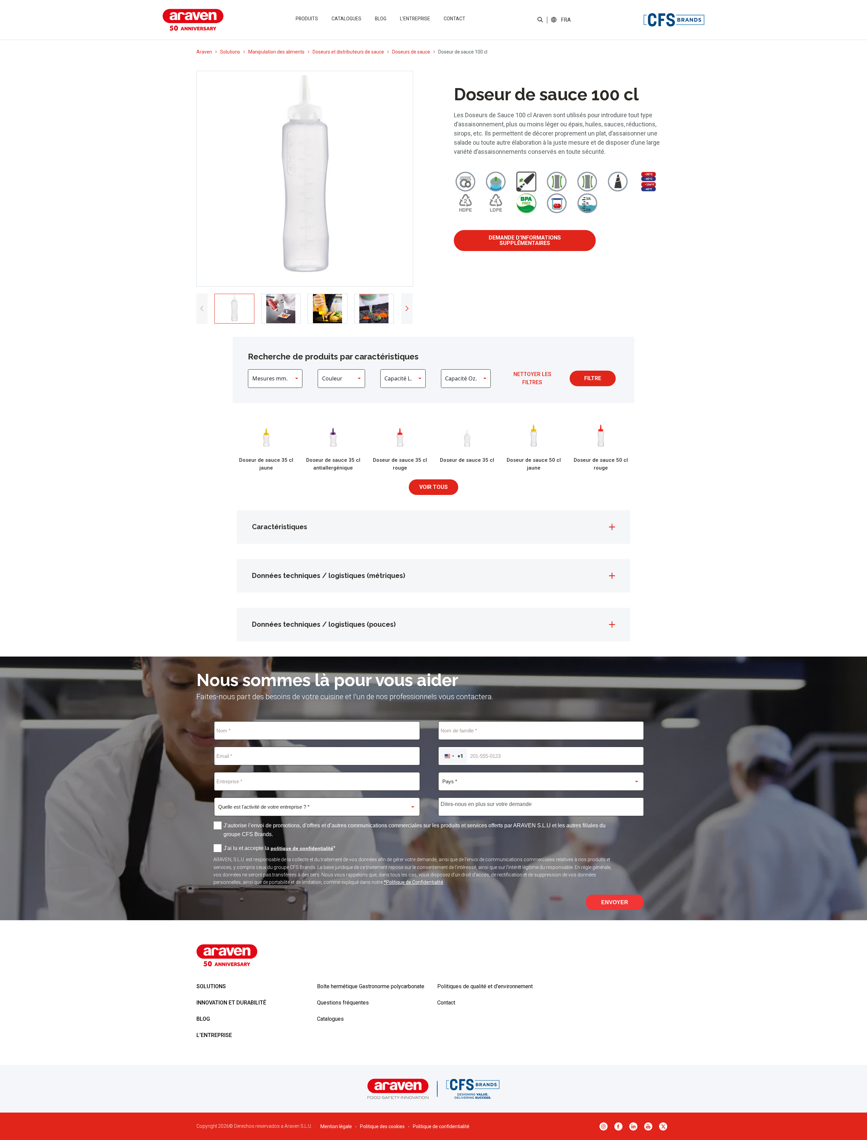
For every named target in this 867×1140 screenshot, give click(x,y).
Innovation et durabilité (231, 1002)
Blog (380, 18)
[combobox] (453, 756)
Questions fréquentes (343, 1002)
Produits (307, 18)
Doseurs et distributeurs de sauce (348, 52)
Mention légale (336, 1126)
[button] (565, 20)
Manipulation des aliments (276, 52)
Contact (454, 18)
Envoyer (614, 902)
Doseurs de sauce (411, 52)
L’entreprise (415, 18)
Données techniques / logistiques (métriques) (328, 576)
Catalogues (346, 18)
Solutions (230, 52)
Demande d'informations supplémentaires (525, 240)
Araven (204, 52)
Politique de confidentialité (441, 1126)
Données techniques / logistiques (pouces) (324, 624)
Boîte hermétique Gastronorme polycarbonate (370, 986)
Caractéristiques (279, 527)
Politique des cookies (382, 1126)
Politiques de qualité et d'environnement (485, 986)
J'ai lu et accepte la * (279, 848)
